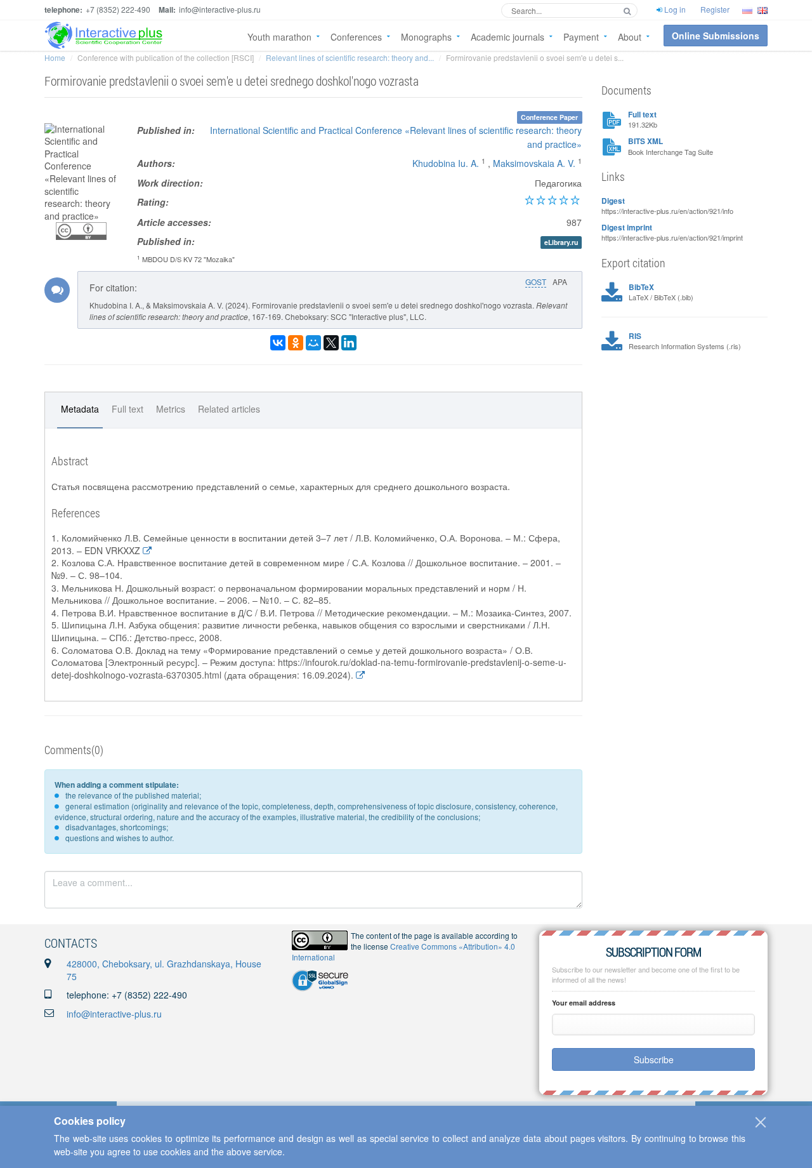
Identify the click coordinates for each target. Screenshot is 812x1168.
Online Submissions (715, 35)
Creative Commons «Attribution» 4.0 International (403, 951)
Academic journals (507, 36)
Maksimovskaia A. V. (534, 163)
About (629, 36)
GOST (535, 281)
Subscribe (654, 1059)
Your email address (583, 1002)
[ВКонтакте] (277, 342)
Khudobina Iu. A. (445, 163)
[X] (331, 342)
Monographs (426, 36)
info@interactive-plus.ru (114, 1013)
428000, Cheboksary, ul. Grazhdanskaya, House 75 (164, 970)
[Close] (760, 1122)
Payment (581, 36)
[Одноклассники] (295, 342)
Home (54, 57)
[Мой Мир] (313, 342)
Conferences (356, 36)
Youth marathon (279, 36)
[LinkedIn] (349, 342)
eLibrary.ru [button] (561, 242)
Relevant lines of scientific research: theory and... (350, 57)
